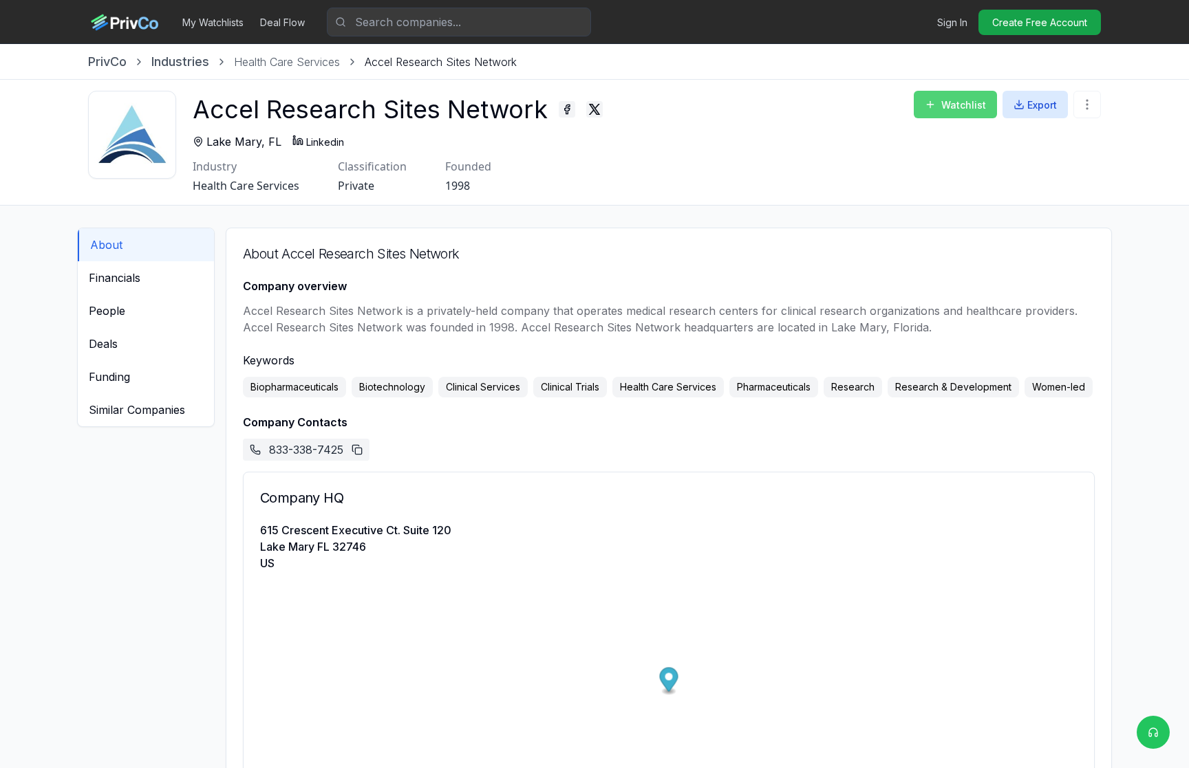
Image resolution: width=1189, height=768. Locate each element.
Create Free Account (1039, 22)
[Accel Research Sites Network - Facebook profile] (567, 109)
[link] (441, 62)
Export (1042, 105)
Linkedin (325, 142)
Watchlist (963, 105)
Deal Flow (282, 22)
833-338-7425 (306, 450)
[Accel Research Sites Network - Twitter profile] (594, 109)
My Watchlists (213, 22)
